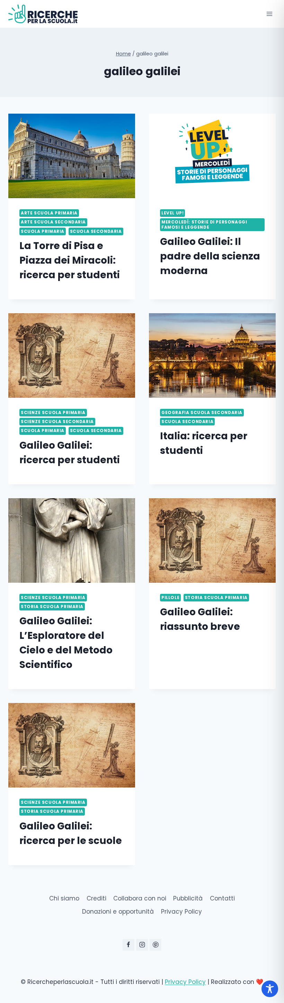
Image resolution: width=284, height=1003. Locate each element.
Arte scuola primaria (49, 213)
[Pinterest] (155, 945)
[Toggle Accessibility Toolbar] (270, 989)
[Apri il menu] (269, 13)
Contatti (222, 898)
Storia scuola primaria (52, 606)
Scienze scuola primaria (53, 412)
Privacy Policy (181, 911)
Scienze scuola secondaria (57, 421)
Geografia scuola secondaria (201, 412)
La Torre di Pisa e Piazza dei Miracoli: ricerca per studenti (69, 260)
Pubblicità (188, 898)
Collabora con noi (139, 898)
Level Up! (172, 213)
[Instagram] (142, 945)
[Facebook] (128, 945)
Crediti (96, 898)
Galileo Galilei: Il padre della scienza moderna (210, 256)
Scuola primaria (42, 231)
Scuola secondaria (96, 231)
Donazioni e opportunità (118, 911)
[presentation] (71, 156)
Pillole (170, 597)
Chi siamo (64, 898)
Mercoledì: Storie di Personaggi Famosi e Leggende (204, 224)
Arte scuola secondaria (53, 222)
